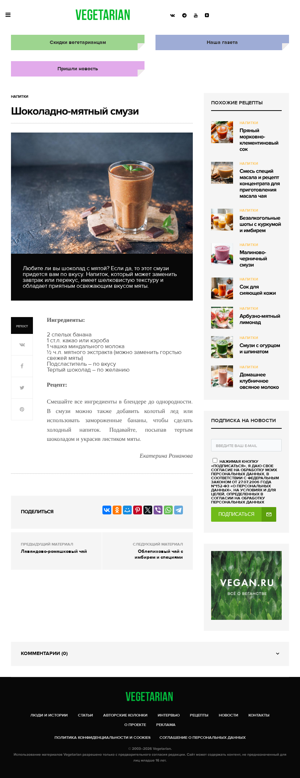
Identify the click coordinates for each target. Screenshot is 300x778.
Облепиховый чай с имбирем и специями (159, 554)
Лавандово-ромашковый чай (54, 551)
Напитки (19, 96)
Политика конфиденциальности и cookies (103, 737)
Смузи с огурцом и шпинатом (260, 348)
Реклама (166, 724)
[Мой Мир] (127, 510)
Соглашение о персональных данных (202, 737)
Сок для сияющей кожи (258, 290)
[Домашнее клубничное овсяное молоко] (222, 376)
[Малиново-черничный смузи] (222, 254)
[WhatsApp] (168, 510)
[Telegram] (178, 510)
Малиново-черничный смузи (253, 258)
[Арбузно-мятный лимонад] (222, 318)
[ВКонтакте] (106, 510)
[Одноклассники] (117, 510)
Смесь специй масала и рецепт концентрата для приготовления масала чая (260, 184)
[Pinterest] (137, 510)
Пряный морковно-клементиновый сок (259, 140)
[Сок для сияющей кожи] (222, 288)
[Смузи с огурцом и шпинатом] (222, 347)
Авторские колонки (125, 715)
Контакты (259, 715)
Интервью (169, 715)
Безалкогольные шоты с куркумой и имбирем (260, 224)
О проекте (135, 724)
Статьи (85, 715)
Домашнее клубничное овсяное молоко (259, 381)
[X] (147, 510)
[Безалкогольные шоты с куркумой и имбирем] (222, 220)
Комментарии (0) (44, 653)
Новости (228, 715)
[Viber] (158, 510)
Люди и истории (49, 715)
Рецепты (199, 715)
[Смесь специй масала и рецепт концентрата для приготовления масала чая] (222, 173)
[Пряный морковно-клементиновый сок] (222, 132)
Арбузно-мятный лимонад (260, 319)
